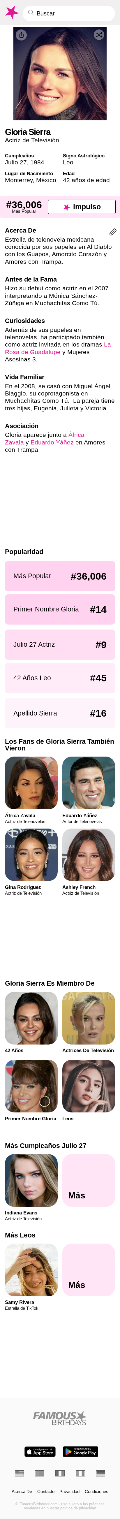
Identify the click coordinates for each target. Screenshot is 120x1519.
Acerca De (22, 1492)
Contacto (45, 1492)
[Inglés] (19, 1473)
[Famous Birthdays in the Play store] (80, 1451)
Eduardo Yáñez (52, 442)
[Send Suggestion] (113, 233)
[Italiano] (80, 1473)
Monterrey (19, 180)
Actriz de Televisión (32, 140)
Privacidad (69, 1492)
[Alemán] (100, 1473)
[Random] (99, 34)
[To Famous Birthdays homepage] (11, 13)
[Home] (60, 1418)
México (46, 180)
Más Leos (20, 1235)
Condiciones (96, 1492)
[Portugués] (39, 1473)
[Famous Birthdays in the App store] (40, 1451)
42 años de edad (86, 180)
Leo (68, 162)
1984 (37, 162)
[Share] (21, 35)
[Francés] (60, 1473)
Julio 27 (16, 162)
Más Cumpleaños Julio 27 (46, 1145)
